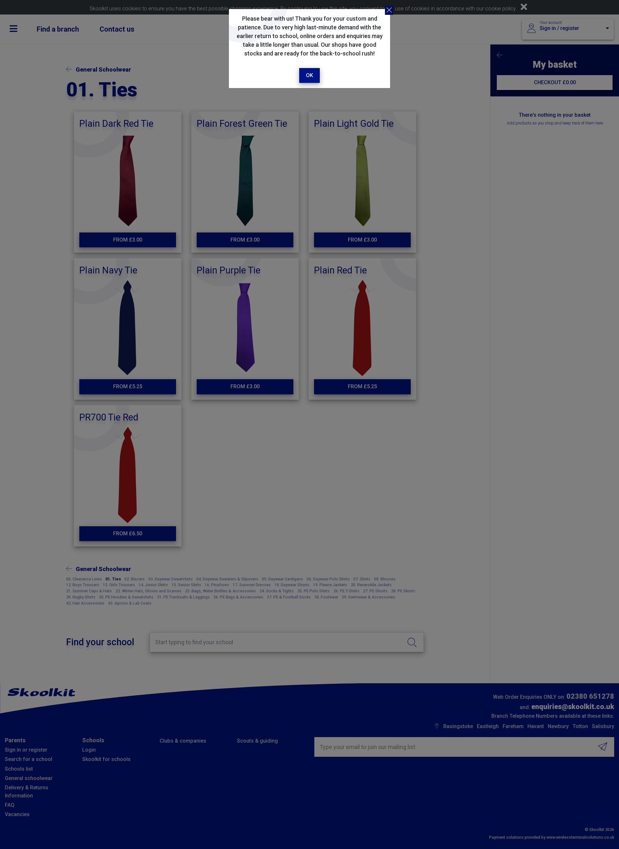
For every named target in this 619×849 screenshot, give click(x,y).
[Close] (389, 10)
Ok (309, 75)
